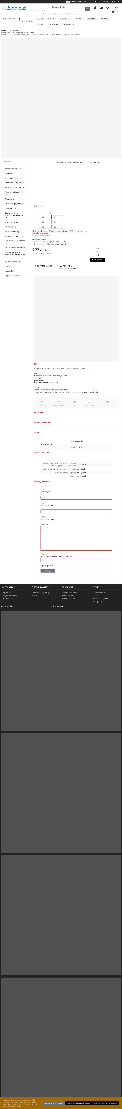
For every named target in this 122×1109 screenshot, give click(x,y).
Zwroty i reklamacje (69, 593)
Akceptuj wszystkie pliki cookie (105, 1103)
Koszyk (34, 595)
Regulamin (6, 593)
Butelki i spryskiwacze (40, 35)
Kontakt (96, 595)
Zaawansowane (48, 14)
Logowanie (105, 2)
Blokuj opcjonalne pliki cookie (78, 1103)
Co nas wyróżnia (99, 593)
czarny (41, 206)
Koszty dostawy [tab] (89, 405)
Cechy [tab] (75, 405)
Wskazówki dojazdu (100, 598)
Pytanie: (48, 518)
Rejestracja (116, 2)
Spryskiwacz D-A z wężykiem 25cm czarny (65, 35)
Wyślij (47, 571)
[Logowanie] (95, 7)
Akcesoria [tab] (42, 405)
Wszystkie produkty (46, 19)
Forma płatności (68, 595)
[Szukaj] (87, 9)
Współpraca (97, 601)
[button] (95, 1)
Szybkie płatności (8, 598)
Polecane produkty (72, 14)
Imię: (47, 504)
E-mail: (46, 490)
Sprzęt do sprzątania (21, 35)
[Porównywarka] (101, 7)
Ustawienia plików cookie (53, 1103)
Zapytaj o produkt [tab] (107, 405)
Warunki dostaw (68, 598)
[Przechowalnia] (107, 7)
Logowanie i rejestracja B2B (42, 593)
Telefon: (58, 555)
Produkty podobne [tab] (59, 405)
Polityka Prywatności (9, 595)
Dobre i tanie (59, 14)
